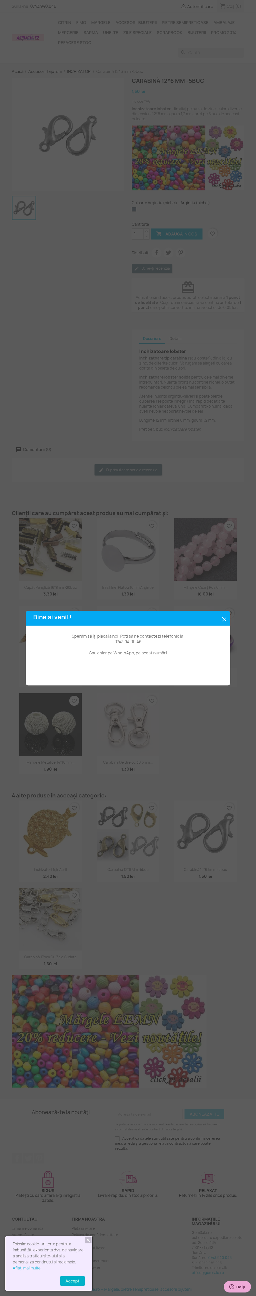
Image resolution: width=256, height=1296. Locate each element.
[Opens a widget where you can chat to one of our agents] (237, 1287)
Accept (73, 1281)
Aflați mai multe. (27, 1268)
